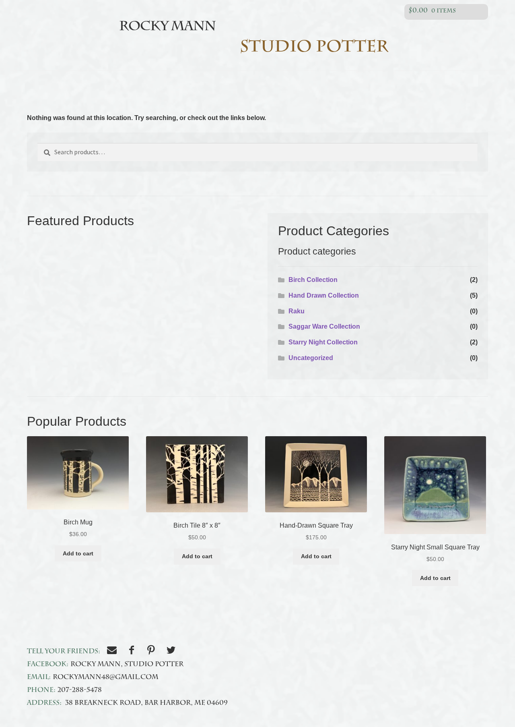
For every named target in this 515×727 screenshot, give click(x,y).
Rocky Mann (167, 27)
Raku (296, 311)
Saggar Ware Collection (324, 326)
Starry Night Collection (323, 342)
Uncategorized (310, 357)
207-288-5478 (80, 691)
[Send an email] (113, 652)
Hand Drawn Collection (323, 295)
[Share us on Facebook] (132, 652)
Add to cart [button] (78, 553)
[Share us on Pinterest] (152, 652)
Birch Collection (313, 279)
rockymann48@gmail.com (106, 678)
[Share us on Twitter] (172, 652)
